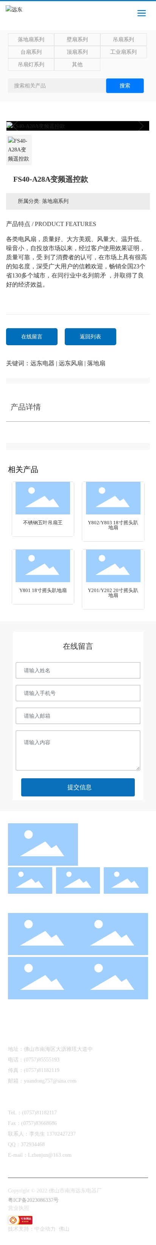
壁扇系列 (77, 39)
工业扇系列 (123, 52)
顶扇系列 (77, 52)
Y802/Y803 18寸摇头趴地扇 (113, 525)
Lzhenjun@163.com (50, 1155)
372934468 (33, 1144)
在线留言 (31, 337)
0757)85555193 (42, 1060)
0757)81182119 (42, 1070)
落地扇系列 (31, 39)
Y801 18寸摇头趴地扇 (43, 590)
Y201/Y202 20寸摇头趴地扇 (113, 592)
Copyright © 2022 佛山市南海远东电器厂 (55, 1191)
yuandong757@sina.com (50, 1081)
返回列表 (90, 337)
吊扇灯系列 (31, 64)
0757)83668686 (40, 1123)
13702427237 (61, 1134)
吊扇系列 (123, 39)
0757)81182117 (40, 1113)
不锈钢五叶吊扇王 (42, 522)
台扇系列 (31, 52)
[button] (13, 601)
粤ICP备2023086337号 (33, 1200)
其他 (77, 64)
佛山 (64, 1229)
